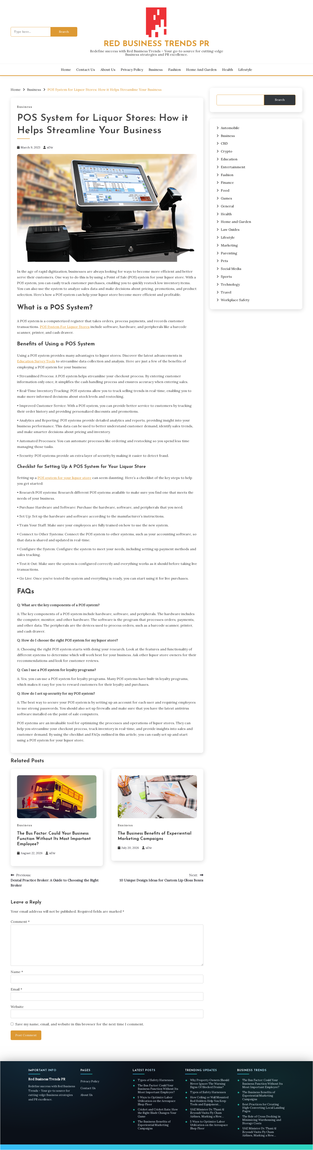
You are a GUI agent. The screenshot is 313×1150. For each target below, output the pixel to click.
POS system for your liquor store (64, 478)
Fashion (174, 69)
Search (280, 100)
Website (17, 1007)
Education (229, 159)
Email (16, 989)
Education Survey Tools (36, 361)
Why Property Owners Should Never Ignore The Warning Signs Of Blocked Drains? (209, 1084)
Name (17, 972)
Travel (226, 292)
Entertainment (233, 167)
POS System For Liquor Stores (65, 327)
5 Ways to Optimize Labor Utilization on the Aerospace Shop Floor (156, 1101)
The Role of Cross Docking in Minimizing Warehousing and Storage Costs (261, 1120)
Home (66, 69)
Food (225, 190)
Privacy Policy (132, 69)
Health (227, 69)
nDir (50, 147)
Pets (224, 261)
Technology (230, 284)
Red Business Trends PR (156, 44)
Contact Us (85, 69)
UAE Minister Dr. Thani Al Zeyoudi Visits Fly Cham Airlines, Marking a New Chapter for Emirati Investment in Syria (211, 1113)
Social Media (231, 268)
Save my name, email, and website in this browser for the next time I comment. (79, 1024)
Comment (20, 921)
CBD (224, 143)
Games (226, 198)
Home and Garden (201, 69)
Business (156, 69)
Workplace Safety (235, 300)
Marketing (229, 245)
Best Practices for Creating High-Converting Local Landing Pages (263, 1108)
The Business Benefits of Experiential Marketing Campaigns (154, 1125)
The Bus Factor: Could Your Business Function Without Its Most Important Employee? (54, 838)
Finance (227, 182)
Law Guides (230, 229)
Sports (226, 276)
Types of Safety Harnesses (156, 1080)
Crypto (226, 151)
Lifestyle (245, 69)
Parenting (229, 253)
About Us (108, 69)
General (227, 206)
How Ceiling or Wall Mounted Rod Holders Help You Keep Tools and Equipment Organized (209, 1101)
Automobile (230, 128)
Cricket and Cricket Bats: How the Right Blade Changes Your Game (158, 1113)
